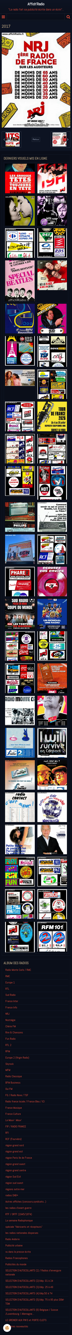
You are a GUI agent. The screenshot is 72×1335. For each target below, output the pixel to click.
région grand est (14, 1151)
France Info (11, 1007)
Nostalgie (10, 1020)
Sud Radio (10, 995)
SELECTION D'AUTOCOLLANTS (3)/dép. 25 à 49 (29, 1287)
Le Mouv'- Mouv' (13, 1120)
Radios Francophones (16, 1258)
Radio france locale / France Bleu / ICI (25, 1101)
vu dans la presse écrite (18, 1252)
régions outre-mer (14, 1189)
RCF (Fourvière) (13, 1139)
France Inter (11, 1001)
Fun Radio (10, 1039)
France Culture (13, 1114)
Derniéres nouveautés (16, 1326)
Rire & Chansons (14, 1032)
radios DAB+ (11, 1195)
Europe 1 (10, 982)
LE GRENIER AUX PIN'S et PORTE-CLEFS (25, 1320)
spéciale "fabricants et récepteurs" (23, 1227)
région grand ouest (15, 1164)
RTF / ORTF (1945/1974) (18, 1214)
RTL (7, 989)
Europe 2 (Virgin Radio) (17, 1057)
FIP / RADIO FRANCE (15, 1126)
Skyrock (9, 1064)
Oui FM (8, 1089)
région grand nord (14, 1145)
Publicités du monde (15, 1264)
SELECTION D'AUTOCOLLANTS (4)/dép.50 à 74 (28, 1293)
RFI (7, 1133)
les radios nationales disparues (21, 1233)
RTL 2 (8, 1045)
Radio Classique (13, 1076)
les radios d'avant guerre (18, 1208)
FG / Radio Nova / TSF (16, 1095)
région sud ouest (14, 1183)
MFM (7, 1070)
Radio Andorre (12, 1239)
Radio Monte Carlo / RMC (18, 970)
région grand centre (15, 1170)
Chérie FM (10, 1026)
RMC (7, 976)
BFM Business (12, 1082)
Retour (36, 139)
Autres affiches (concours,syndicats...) (25, 1201)
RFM (7, 1051)
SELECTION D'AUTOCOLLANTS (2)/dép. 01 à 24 (29, 1281)
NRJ (7, 1014)
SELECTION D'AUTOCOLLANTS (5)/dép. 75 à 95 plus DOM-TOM (34, 1301)
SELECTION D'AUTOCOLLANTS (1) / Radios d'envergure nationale (33, 1272)
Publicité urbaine (14, 1245)
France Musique (13, 1108)
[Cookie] (7, 1328)
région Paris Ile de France (18, 1158)
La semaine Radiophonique (19, 1220)
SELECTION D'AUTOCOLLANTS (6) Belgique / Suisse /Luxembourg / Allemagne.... (31, 1312)
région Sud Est (13, 1176)
